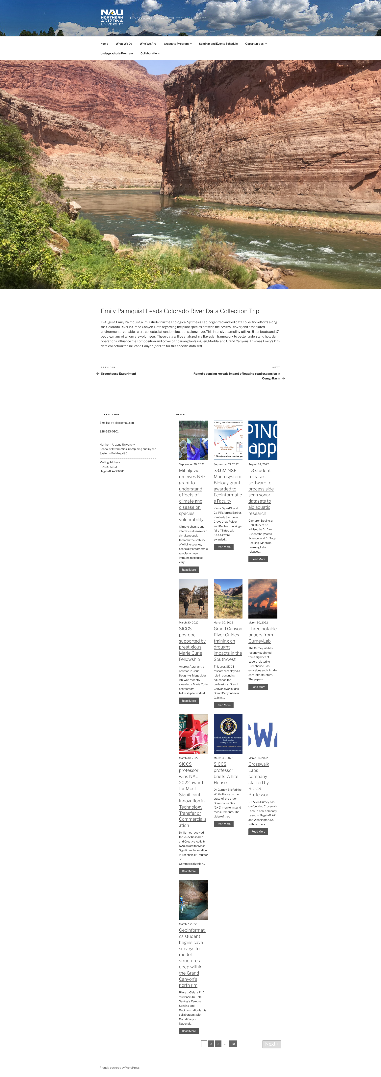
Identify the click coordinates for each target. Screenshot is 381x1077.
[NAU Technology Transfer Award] (193, 753)
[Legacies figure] (228, 459)
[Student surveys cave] (193, 919)
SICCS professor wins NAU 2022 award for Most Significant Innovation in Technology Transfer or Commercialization (192, 794)
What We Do (124, 43)
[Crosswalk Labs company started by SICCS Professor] (262, 753)
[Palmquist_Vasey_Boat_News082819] (190, 174)
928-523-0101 (109, 431)
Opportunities (254, 43)
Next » (272, 1044)
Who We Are (148, 43)
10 (233, 1043)
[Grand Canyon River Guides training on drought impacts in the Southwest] (228, 617)
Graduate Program (176, 43)
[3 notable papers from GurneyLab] (262, 617)
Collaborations (150, 53)
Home (104, 43)
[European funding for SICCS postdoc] (193, 617)
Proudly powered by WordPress (120, 1067)
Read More (189, 569)
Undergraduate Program (116, 53)
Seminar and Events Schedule (218, 43)
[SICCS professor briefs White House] (228, 753)
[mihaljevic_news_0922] (193, 459)
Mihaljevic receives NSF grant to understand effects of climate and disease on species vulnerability (192, 495)
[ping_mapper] (262, 459)
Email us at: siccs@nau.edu (117, 422)
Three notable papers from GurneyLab (262, 635)
